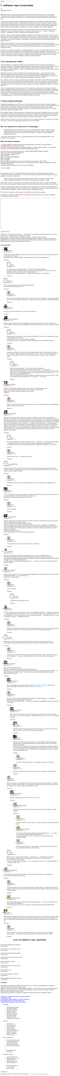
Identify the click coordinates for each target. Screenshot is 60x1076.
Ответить (6, 260)
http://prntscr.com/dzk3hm (16, 715)
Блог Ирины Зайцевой (22, 1074)
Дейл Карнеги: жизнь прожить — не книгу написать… (15, 999)
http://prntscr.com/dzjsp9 (40, 685)
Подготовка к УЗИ (6, 997)
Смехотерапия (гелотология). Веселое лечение (13, 1002)
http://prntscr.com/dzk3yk (46, 715)
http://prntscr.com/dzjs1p (36, 686)
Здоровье (3, 10)
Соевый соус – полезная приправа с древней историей (15, 996)
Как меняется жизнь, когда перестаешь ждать (13, 1000)
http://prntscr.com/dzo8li (34, 797)
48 (1, 9)
